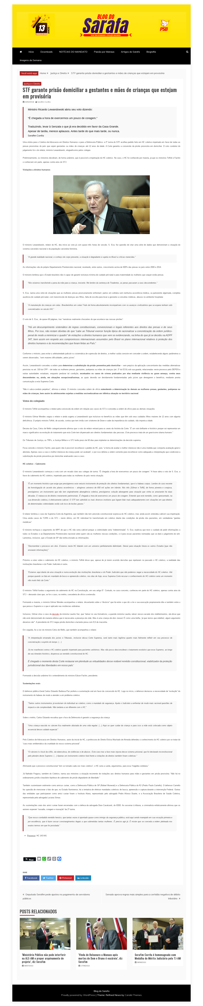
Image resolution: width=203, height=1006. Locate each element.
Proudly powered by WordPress (78, 995)
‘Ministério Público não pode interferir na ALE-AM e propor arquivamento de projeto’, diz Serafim (44, 958)
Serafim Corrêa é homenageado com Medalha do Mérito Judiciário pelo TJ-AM (158, 956)
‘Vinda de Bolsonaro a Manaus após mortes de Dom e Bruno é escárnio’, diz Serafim (100, 958)
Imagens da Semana (30, 60)
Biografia (151, 51)
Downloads (46, 51)
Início (31, 51)
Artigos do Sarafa (130, 51)
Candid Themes (133, 995)
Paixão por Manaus (104, 51)
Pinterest (66, 877)
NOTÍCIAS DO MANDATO (73, 51)
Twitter (49, 877)
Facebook (31, 877)
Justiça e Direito (32, 83)
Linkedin (84, 877)
